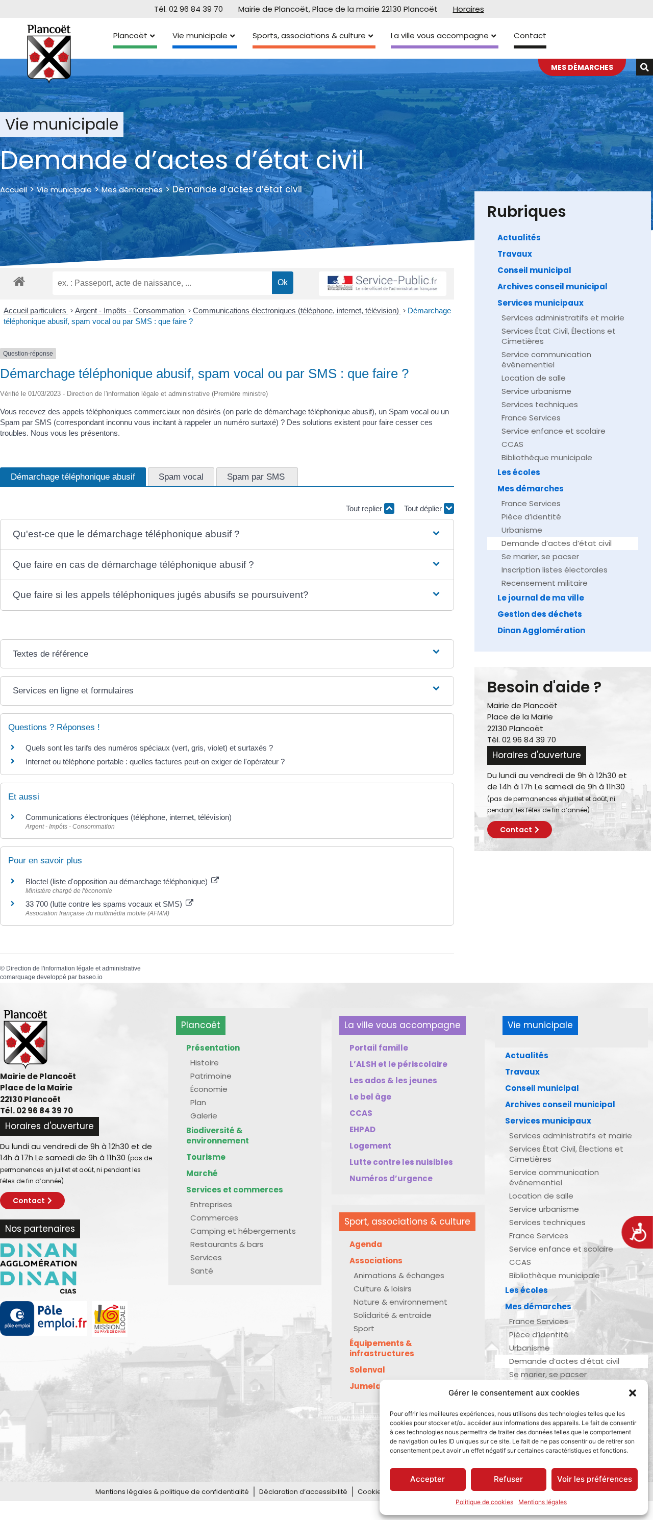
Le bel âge (370, 1096)
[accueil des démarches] (19, 280)
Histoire (204, 1062)
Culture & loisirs (383, 1288)
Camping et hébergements (243, 1231)
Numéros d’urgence (391, 1178)
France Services (531, 417)
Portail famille (378, 1047)
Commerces (214, 1217)
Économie (209, 1089)
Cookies (371, 1492)
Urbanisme (521, 530)
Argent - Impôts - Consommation (130, 310)
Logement (370, 1145)
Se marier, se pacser (540, 556)
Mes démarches (132, 189)
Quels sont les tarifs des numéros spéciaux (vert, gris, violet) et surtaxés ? (149, 747)
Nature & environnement (400, 1302)
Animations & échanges (399, 1275)
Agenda (365, 1244)
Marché (202, 1173)
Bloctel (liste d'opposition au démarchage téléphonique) (118, 881)
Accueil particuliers (36, 310)
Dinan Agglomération (541, 630)
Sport (364, 1328)
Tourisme (205, 1157)
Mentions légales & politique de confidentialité (172, 1492)
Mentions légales (542, 1502)
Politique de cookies (484, 1502)
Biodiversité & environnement (217, 1135)
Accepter (427, 1479)
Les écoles (518, 472)
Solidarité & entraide (393, 1315)
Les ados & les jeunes (393, 1080)
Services (206, 1257)
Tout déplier (424, 508)
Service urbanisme (536, 391)
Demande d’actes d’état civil (556, 543)
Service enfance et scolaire (553, 431)
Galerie (203, 1115)
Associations (376, 1260)
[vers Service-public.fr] (382, 283)
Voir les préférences (594, 1479)
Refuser (508, 1479)
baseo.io (91, 977)
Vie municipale (200, 35)
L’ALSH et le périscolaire (398, 1064)
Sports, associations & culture (309, 35)
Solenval (367, 1369)
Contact (530, 35)
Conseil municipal (534, 270)
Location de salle (533, 377)
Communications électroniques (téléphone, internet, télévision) (297, 310)
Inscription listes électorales (554, 569)
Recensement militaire (544, 583)
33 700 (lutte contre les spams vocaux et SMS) (105, 904)
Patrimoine (211, 1075)
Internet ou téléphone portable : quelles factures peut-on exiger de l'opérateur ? (155, 761)
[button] (632, 1393)
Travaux (514, 253)
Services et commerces (234, 1189)
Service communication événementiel (546, 359)
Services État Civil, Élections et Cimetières (558, 336)
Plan (198, 1102)
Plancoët (130, 35)
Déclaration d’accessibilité (303, 1492)
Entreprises (211, 1204)
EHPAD (362, 1129)
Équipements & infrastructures (381, 1348)
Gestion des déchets (539, 614)
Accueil (13, 189)
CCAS (512, 444)
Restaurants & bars (227, 1244)
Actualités (519, 237)
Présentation (213, 1047)
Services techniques (539, 404)
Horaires (468, 9)
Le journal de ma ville (540, 597)
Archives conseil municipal (552, 286)
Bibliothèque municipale (546, 457)
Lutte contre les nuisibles (401, 1162)
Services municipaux (540, 302)
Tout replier (365, 508)
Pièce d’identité (531, 516)
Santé (201, 1270)
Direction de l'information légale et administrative (73, 968)
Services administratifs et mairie (562, 317)
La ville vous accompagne (440, 35)
